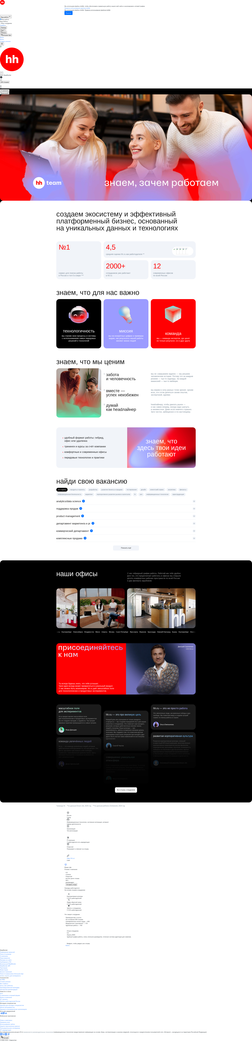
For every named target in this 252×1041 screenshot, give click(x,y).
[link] (3, 32)
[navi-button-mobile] (2, 44)
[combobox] (4, 1037)
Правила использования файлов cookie (97, 10)
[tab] (4, 90)
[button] (2, 37)
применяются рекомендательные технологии (38, 1032)
